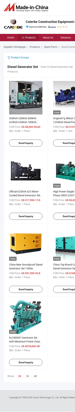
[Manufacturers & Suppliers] (27, 7)
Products (30, 37)
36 (27, 376)
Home (10, 37)
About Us (48, 37)
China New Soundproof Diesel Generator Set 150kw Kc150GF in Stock (25, 268)
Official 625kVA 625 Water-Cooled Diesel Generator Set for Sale (24, 195)
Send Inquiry (26, 143)
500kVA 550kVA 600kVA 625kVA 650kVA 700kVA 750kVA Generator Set (22, 122)
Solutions (65, 37)
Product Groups (19, 57)
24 (19, 376)
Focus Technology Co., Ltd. (46, 397)
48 (35, 376)
